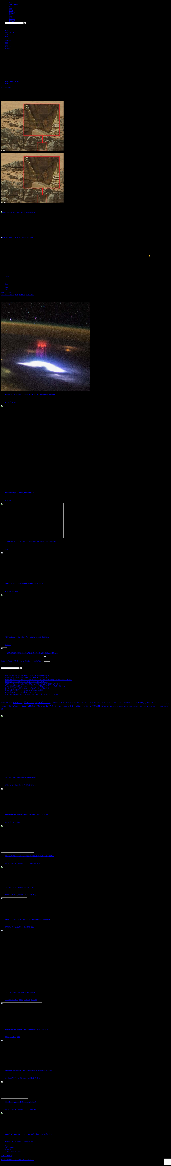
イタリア (55, 702)
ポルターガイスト (153, 702)
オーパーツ (89, 702)
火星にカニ (30, 295)
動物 (6, 36)
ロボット (4, 706)
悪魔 (108, 706)
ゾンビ (106, 702)
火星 (16, 295)
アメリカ (31, 702)
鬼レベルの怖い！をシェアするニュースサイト (17, 1160)
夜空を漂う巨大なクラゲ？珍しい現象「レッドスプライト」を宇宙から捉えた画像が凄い (30, 394)
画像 (122, 706)
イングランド (62, 702)
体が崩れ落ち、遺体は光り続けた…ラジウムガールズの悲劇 (26, 678)
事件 (18, 706)
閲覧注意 (156, 706)
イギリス (44, 702)
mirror (7, 276)
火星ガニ (22, 295)
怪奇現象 (8, 41)
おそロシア (8, 702)
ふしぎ (7, 38)
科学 (126, 706)
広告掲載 (8, 1149)
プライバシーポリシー (13, 1151)
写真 (33, 705)
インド (71, 702)
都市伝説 (8, 49)
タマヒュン (117, 702)
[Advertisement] (85, 65)
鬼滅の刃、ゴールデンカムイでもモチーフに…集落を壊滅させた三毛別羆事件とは (28, 919)
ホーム (7, 1145)
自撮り (131, 706)
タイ (111, 702)
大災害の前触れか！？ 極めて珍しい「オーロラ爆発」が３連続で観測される (27, 637)
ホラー (142, 703)
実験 (67, 706)
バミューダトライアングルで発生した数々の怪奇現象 (20, 777)
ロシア (165, 703)
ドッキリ (124, 702)
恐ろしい (8, 34)
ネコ (130, 702)
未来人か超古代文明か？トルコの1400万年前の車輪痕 (24, 690)
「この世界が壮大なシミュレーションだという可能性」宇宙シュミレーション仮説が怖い (30, 541)
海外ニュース (9, 32)
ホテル (134, 702)
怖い (6, 43)
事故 (25, 706)
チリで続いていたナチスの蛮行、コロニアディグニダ (24, 692)
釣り (151, 706)
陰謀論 (162, 706)
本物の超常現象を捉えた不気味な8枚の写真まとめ (19, 492)
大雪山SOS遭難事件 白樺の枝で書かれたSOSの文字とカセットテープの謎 (31, 694)
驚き (6, 30)
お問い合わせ (9, 1147)
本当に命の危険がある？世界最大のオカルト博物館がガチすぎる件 (28, 675)
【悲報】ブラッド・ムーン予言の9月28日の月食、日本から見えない (24, 583)
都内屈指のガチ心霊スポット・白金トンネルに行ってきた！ (26, 682)
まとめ (18, 702)
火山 (113, 706)
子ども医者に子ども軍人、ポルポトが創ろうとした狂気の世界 (27, 688)
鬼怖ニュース (6, 1156)
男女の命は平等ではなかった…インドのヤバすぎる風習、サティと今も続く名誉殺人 (35, 686)
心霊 (88, 706)
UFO (6, 45)
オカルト (8, 46)
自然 (137, 706)
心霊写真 (98, 706)
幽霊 (73, 706)
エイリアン (80, 702)
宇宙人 (62, 706)
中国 (11, 706)
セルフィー (98, 702)
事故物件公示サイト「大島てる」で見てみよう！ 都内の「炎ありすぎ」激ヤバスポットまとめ (38, 680)
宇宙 (10, 293)
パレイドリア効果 (7, 295)
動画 (52, 705)
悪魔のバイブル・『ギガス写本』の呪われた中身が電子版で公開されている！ (32, 684)
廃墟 (80, 706)
